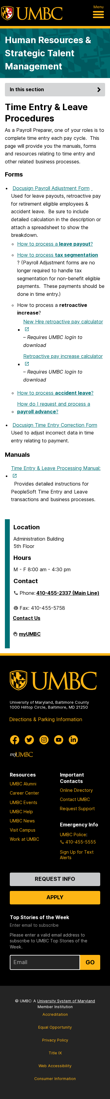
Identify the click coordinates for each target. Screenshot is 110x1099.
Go (90, 962)
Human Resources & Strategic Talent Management (48, 53)
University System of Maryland (66, 1001)
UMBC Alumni (23, 783)
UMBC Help (21, 811)
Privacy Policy (55, 1040)
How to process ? (55, 393)
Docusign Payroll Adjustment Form (51, 188)
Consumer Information (55, 1078)
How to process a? (55, 244)
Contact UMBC (75, 799)
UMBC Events (23, 802)
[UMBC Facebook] (14, 740)
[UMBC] (31, 13)
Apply (55, 897)
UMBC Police (73, 834)
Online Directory (76, 790)
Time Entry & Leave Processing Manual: (56, 468)
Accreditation (55, 1014)
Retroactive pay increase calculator (63, 356)
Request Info (55, 879)
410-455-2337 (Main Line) (67, 593)
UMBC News (22, 820)
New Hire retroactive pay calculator (63, 322)
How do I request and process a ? (53, 408)
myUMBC (30, 636)
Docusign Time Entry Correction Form (55, 425)
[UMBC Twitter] (29, 740)
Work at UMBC (24, 839)
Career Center (24, 792)
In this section (27, 89)
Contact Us (26, 618)
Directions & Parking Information (45, 719)
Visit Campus (22, 830)
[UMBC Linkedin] (73, 740)
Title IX (55, 1053)
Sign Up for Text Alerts (77, 854)
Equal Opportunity (55, 1027)
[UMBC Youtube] (58, 740)
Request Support (77, 808)
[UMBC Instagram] (44, 740)
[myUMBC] (21, 754)
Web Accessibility (55, 1066)
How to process (57, 255)
